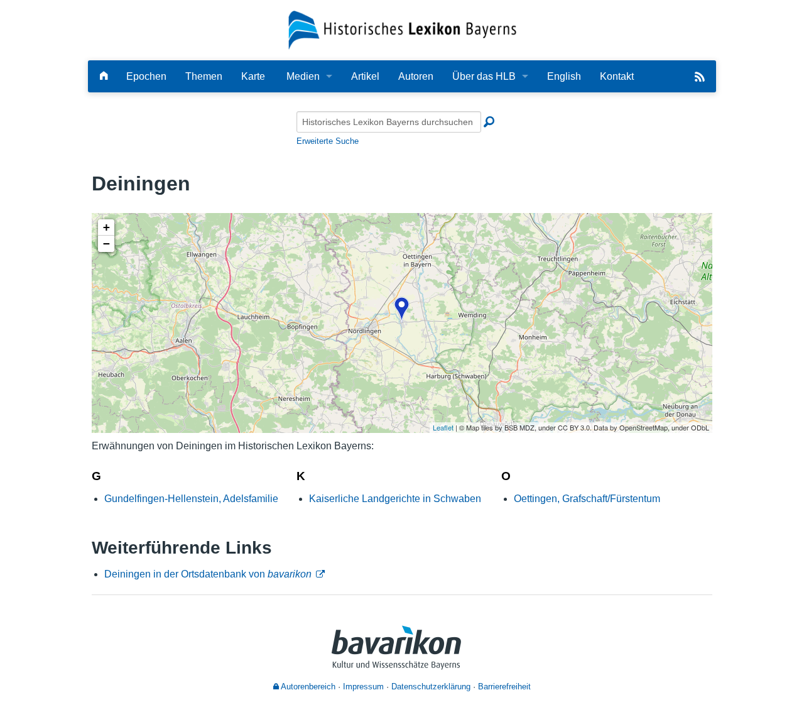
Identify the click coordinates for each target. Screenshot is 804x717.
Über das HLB (484, 76)
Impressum (363, 686)
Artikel (365, 76)
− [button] (106, 243)
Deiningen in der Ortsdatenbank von (208, 574)
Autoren (415, 76)
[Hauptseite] (103, 76)
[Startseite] (402, 29)
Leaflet (443, 427)
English (564, 76)
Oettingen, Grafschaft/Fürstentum (587, 498)
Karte (253, 76)
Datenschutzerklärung (430, 686)
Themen (203, 76)
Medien (303, 76)
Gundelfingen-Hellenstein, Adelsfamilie (191, 498)
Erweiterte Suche (327, 141)
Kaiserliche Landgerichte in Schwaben (395, 498)
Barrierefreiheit (504, 686)
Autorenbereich (307, 686)
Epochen (146, 76)
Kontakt (617, 76)
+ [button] (106, 227)
